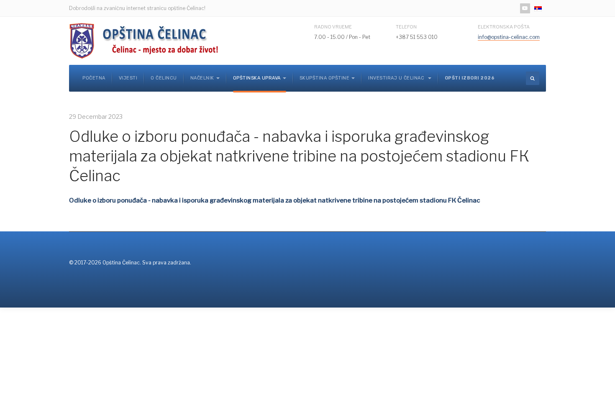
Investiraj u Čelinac (397, 78)
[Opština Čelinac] (146, 41)
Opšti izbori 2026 (470, 78)
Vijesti (128, 78)
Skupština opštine (325, 78)
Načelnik (202, 78)
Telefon (406, 27)
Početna (93, 78)
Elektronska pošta (504, 27)
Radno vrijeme (333, 27)
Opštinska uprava (257, 78)
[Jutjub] (525, 8)
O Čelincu (164, 78)
